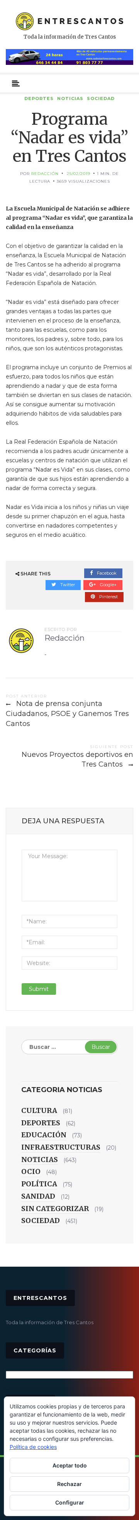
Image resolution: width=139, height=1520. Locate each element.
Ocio (31, 1171)
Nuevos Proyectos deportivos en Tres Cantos (77, 759)
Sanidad (38, 1196)
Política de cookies (33, 1447)
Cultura (39, 1110)
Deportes (39, 98)
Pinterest (108, 596)
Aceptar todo (70, 1465)
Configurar (69, 1502)
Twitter (67, 584)
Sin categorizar (55, 1208)
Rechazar (69, 1484)
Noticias (70, 98)
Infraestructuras (60, 1147)
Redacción (45, 173)
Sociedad (101, 98)
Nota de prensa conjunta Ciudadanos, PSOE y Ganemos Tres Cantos (67, 713)
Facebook (106, 573)
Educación (43, 1134)
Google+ (108, 584)
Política (39, 1183)
